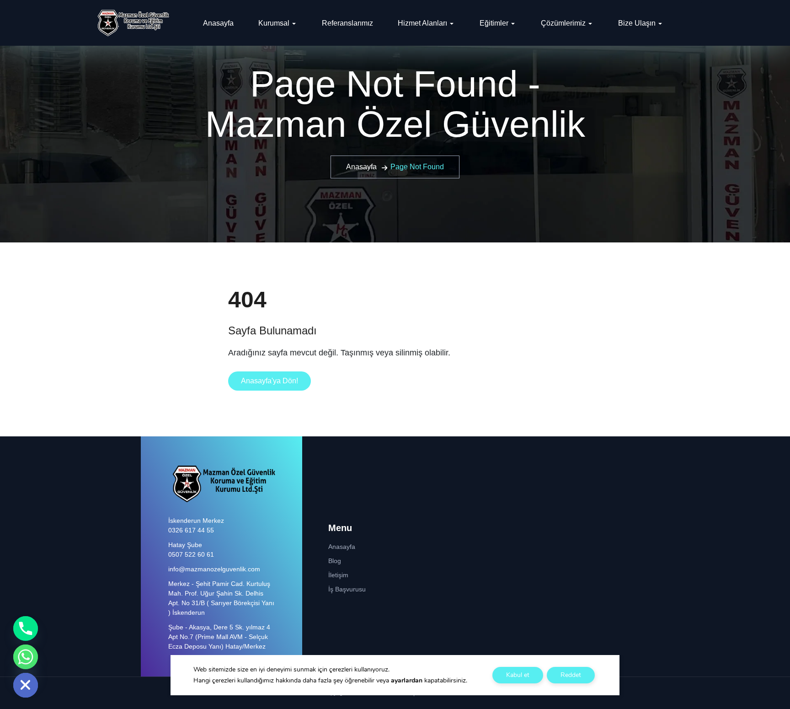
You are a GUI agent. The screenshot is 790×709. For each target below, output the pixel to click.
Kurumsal (273, 23)
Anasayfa (218, 23)
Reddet (570, 675)
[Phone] (25, 628)
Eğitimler (494, 23)
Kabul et (517, 675)
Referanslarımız (347, 23)
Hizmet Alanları (422, 23)
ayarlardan (406, 680)
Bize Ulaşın (637, 23)
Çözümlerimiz (563, 23)
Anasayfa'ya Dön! (269, 381)
